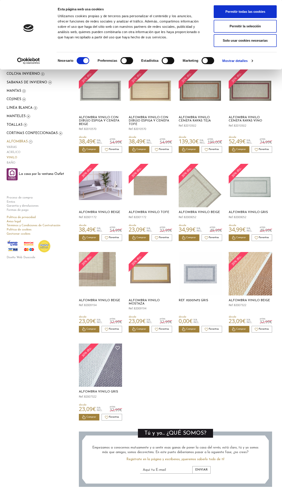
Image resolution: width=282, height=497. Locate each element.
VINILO (12, 157)
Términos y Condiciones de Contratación (33, 225)
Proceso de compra (20, 197)
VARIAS (12, 147)
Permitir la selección (245, 26)
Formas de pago (18, 210)
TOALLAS (15, 125)
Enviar (201, 469)
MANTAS (14, 91)
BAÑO (11, 162)
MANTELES (17, 116)
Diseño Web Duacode (21, 257)
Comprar (91, 149)
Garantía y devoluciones (23, 205)
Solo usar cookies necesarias (245, 40)
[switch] (127, 60)
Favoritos (113, 149)
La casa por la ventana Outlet (41, 174)
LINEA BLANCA (20, 108)
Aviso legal (14, 221)
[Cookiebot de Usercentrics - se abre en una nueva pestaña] (28, 61)
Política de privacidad (21, 217)
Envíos (11, 201)
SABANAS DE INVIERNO (27, 82)
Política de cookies (19, 229)
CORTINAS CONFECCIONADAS (33, 133)
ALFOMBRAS (18, 141)
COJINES (14, 99)
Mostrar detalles (235, 61)
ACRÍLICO (13, 152)
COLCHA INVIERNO (24, 74)
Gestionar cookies (18, 233)
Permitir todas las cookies (245, 11)
